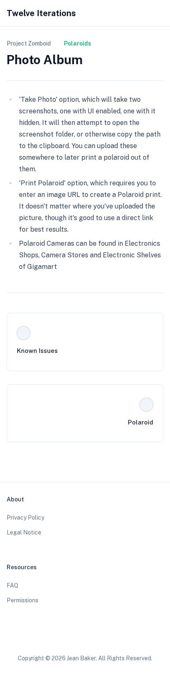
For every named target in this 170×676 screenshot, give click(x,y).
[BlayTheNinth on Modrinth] (92, 638)
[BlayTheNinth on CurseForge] (108, 638)
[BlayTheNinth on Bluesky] (61, 638)
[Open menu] (159, 13)
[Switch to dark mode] (143, 13)
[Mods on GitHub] (77, 638)
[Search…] (128, 13)
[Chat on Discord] (124, 638)
